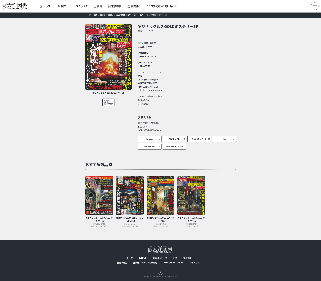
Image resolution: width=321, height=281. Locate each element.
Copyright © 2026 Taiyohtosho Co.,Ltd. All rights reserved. (161, 276)
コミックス (81, 6)
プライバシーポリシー (173, 262)
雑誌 (63, 6)
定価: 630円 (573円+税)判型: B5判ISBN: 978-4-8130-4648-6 (149, 126)
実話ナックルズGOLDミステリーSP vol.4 (130, 219)
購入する (146, 117)
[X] (160, 272)
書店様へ (136, 6)
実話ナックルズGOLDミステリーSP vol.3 (160, 219)
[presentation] (41, 6)
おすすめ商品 (96, 164)
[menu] (314, 6)
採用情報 (187, 258)
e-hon (223, 139)
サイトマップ (195, 262)
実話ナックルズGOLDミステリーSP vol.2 (191, 219)
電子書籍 (116, 6)
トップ (47, 6)
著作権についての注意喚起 (145, 262)
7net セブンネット (199, 139)
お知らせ (143, 258)
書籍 (99, 6)
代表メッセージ (160, 258)
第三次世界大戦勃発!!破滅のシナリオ (147, 45)
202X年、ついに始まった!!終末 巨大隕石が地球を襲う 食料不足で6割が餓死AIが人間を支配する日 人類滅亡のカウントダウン (150, 81)
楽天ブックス (174, 139)
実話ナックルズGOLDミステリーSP (122, 15)
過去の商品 (122, 262)
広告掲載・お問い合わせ (164, 6)
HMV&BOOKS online (174, 146)
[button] (150, 139)
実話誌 (102, 15)
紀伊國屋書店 (149, 146)
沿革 (175, 258)
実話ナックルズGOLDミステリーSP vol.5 (99, 219)
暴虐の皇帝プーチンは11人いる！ (147, 54)
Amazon (149, 139)
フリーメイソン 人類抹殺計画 (145, 64)
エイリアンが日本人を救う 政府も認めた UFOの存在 (150, 100)
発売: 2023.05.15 (145, 30)
